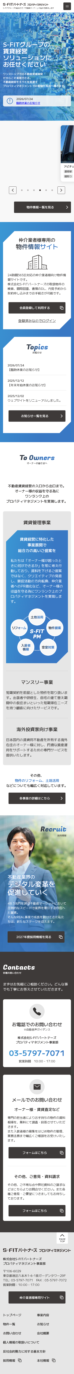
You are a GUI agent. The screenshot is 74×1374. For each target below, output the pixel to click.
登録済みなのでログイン (37, 320)
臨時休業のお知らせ (28, 103)
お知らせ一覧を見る (34, 416)
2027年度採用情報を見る (33, 937)
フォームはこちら (35, 1152)
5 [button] (46, 190)
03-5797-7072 (56, 1280)
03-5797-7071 (37, 1052)
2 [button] (28, 190)
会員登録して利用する (35, 307)
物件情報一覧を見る (40, 207)
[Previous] (13, 190)
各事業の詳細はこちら (35, 798)
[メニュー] (67, 6)
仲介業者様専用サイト (35, 1297)
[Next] (61, 190)
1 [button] (22, 190)
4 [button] (40, 190)
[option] (26, 153)
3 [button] (34, 190)
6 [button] (52, 190)
